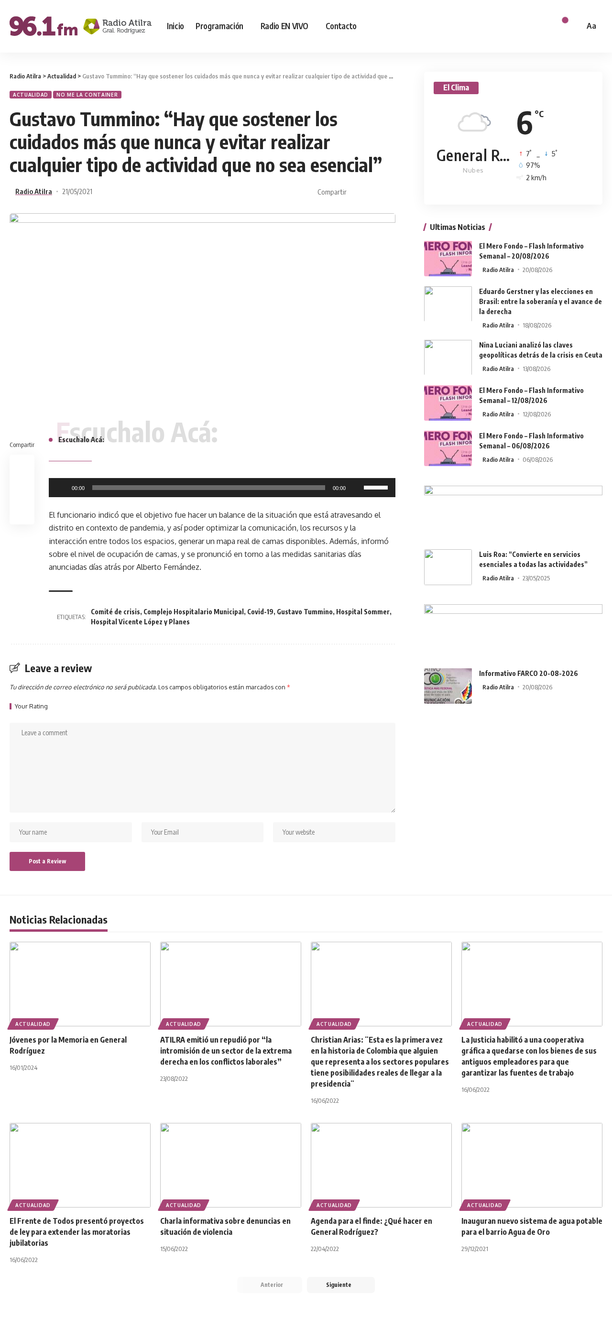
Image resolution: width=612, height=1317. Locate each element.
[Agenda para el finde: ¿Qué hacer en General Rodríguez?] (381, 1165)
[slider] (377, 486)
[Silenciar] (356, 487)
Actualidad (30, 95)
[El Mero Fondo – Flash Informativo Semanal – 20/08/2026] (448, 258)
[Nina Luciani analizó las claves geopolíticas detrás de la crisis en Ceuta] (448, 357)
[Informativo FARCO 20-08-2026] (448, 686)
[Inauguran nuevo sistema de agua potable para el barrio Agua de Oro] (531, 1165)
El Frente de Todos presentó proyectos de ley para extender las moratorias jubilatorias (77, 1232)
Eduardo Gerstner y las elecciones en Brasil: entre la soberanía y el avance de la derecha (540, 301)
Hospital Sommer (363, 612)
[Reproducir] (61, 487)
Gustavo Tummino (305, 612)
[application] (222, 487)
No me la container (87, 95)
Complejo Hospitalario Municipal (193, 612)
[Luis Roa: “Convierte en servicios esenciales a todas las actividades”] (448, 567)
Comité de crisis (115, 612)
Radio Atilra (33, 191)
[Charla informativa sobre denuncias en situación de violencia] (230, 1165)
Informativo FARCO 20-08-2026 (528, 673)
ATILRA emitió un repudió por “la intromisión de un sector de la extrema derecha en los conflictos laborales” (226, 1051)
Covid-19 (260, 612)
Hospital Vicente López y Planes (140, 622)
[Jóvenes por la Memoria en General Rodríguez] (80, 984)
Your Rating (31, 706)
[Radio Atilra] (81, 26)
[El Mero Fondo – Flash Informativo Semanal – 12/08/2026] (448, 403)
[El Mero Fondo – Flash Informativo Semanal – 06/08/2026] (448, 448)
